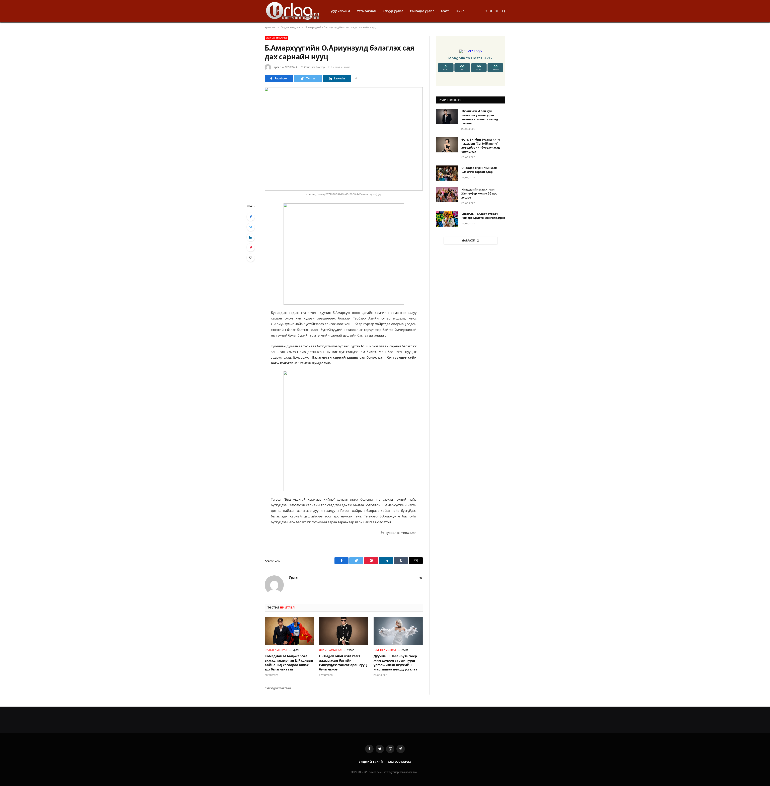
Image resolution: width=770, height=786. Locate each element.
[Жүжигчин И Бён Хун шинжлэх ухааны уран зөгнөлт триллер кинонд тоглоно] (447, 116)
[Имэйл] (251, 258)
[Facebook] (251, 217)
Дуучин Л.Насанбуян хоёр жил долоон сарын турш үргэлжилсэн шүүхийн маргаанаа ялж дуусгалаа (395, 662)
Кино (460, 11)
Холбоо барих (399, 761)
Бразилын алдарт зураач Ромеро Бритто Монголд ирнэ (483, 215)
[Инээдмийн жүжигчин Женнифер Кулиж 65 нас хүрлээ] (447, 194)
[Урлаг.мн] (293, 11)
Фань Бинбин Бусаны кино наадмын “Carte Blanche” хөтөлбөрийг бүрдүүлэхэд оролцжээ (480, 145)
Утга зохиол (366, 11)
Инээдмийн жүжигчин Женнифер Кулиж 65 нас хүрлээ (479, 193)
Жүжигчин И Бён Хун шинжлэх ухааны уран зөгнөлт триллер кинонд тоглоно (479, 117)
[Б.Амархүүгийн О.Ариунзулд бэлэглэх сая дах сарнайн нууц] (344, 139)
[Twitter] (251, 227)
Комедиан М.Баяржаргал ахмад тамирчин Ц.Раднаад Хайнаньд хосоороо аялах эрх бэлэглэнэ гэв (289, 662)
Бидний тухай (371, 761)
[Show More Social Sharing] (356, 78)
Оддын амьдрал (276, 38)
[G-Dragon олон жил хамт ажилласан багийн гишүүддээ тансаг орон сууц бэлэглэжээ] (343, 631)
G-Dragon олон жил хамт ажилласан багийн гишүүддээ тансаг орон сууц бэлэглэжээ (343, 662)
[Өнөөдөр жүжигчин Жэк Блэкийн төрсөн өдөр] (447, 173)
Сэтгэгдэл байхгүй (314, 67)
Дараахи (468, 240)
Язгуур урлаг (393, 11)
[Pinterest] (251, 247)
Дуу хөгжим (340, 11)
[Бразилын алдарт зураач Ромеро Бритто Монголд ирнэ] (447, 219)
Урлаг (277, 67)
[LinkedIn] (251, 237)
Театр (445, 11)
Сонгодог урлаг (422, 11)
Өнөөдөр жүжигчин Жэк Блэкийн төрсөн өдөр (479, 169)
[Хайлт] (503, 11)
